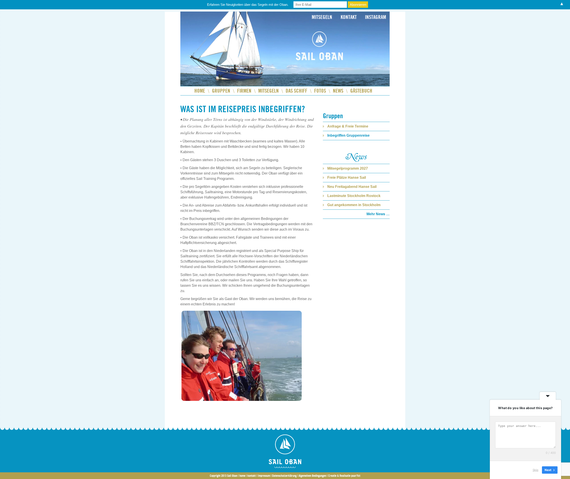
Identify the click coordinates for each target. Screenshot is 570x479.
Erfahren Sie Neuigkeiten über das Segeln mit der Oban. (247, 4)
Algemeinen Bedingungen (312, 475)
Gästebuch (361, 91)
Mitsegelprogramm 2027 (347, 168)
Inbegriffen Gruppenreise (348, 135)
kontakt (251, 475)
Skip (535, 470)
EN (211, 20)
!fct (355, 475)
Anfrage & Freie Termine (347, 126)
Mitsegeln (322, 17)
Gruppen (221, 91)
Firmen (244, 91)
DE (189, 20)
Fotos (320, 91)
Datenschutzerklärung (284, 475)
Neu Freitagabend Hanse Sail (352, 187)
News (338, 91)
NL (200, 20)
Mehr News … (378, 214)
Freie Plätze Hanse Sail (346, 177)
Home (199, 91)
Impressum (264, 475)
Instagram (375, 17)
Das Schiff (296, 91)
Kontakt (349, 17)
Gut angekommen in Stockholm (354, 205)
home (242, 475)
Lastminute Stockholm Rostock (354, 196)
